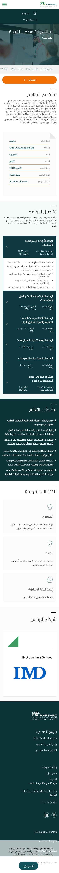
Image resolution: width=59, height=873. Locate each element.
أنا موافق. (28, 866)
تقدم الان (32, 79)
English (25, 13)
